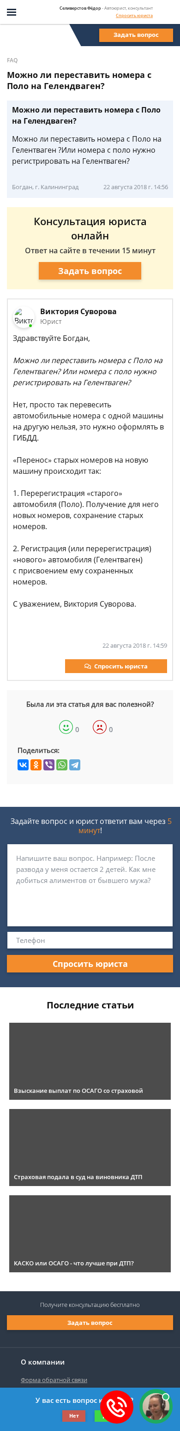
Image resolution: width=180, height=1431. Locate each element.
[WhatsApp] (61, 764)
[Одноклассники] (36, 764)
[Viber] (48, 764)
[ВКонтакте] (23, 764)
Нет (74, 1415)
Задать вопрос (136, 34)
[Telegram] (74, 764)
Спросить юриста (134, 15)
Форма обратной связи (54, 1380)
